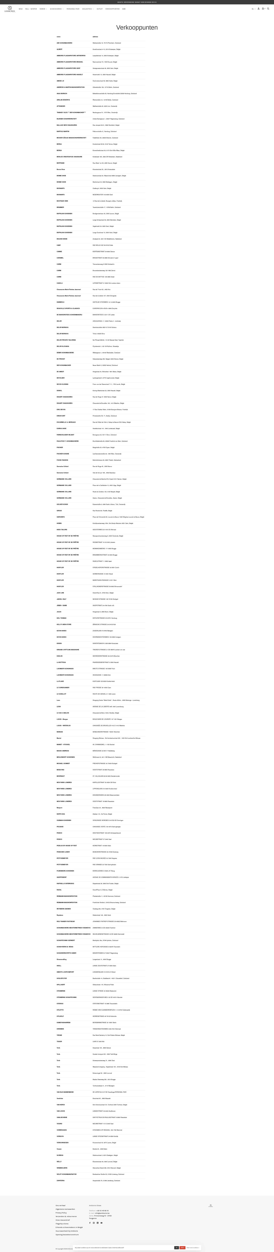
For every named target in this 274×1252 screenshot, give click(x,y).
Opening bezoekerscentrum (67, 1235)
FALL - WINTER (31, 9)
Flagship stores (62, 1224)
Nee (182, 1247)
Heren (42, 9)
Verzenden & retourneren (66, 1216)
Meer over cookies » (193, 1247)
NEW (21, 9)
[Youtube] (101, 1223)
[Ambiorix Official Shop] (210, 1205)
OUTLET (100, 9)
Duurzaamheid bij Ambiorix (67, 1231)
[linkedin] (97, 1223)
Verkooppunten (112, 9)
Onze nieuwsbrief (63, 1220)
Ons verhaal (60, 1205)
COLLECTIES (87, 9)
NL (253, 9)
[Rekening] (259, 9)
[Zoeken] (268, 9)
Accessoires (56, 9)
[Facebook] (90, 1223)
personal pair (73, 9)
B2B (124, 9)
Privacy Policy (61, 1213)
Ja (176, 1247)
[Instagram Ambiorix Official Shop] (94, 1223)
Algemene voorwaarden (65, 1209)
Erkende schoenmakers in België (69, 1227)
